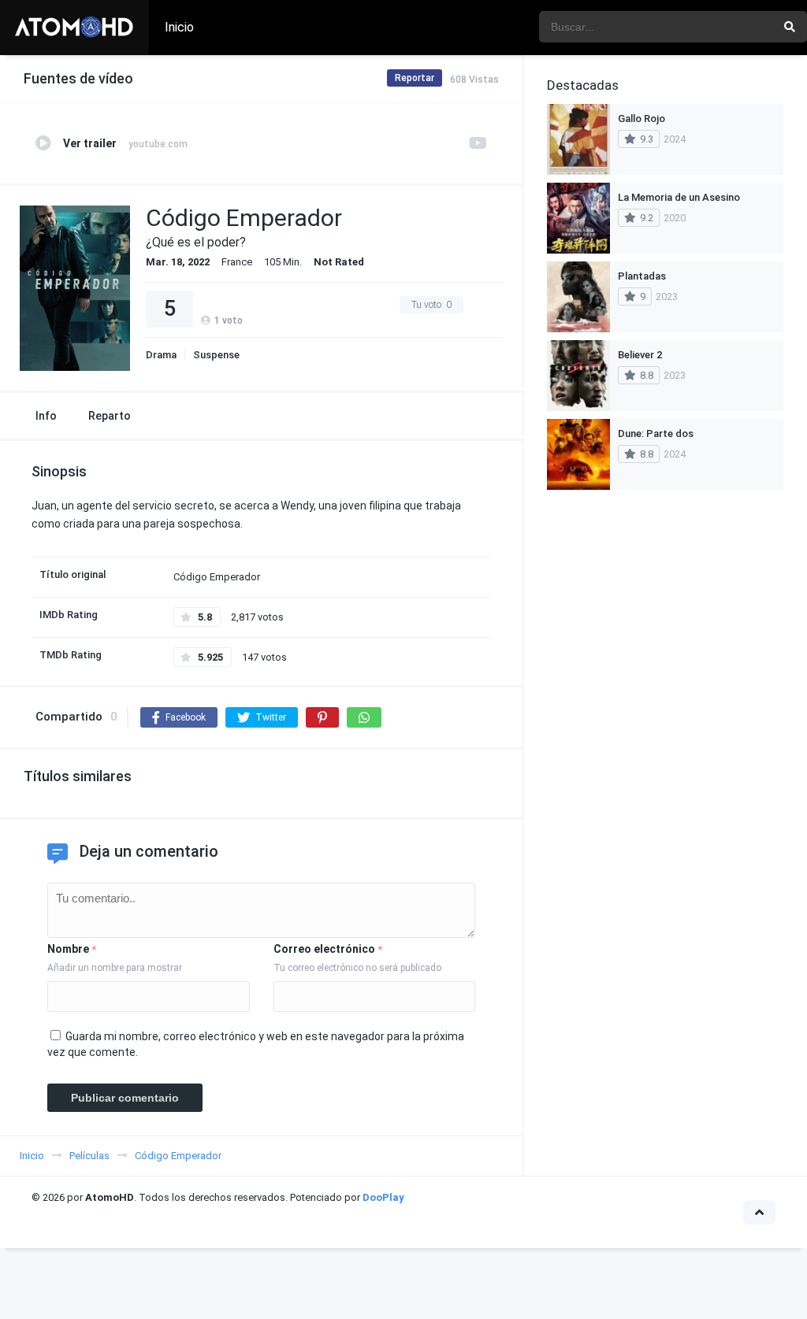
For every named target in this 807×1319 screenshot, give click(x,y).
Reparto (109, 415)
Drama (161, 355)
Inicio (179, 27)
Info (46, 415)
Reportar (414, 77)
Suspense (216, 355)
